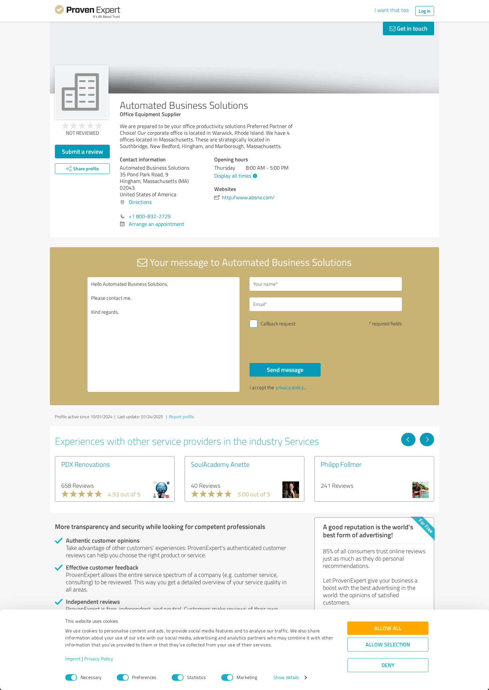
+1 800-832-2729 (150, 216)
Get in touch (411, 28)
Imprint (73, 659)
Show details (286, 677)
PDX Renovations (85, 464)
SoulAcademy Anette (220, 464)
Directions (140, 202)
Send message (285, 369)
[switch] (123, 677)
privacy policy (290, 387)
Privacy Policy (98, 659)
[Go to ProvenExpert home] (87, 12)
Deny (388, 665)
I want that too (391, 10)
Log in (424, 11)
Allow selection (388, 644)
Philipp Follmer (341, 464)
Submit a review (82, 151)
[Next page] (427, 439)
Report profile (181, 417)
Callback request (278, 323)
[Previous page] (408, 439)
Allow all (388, 628)
